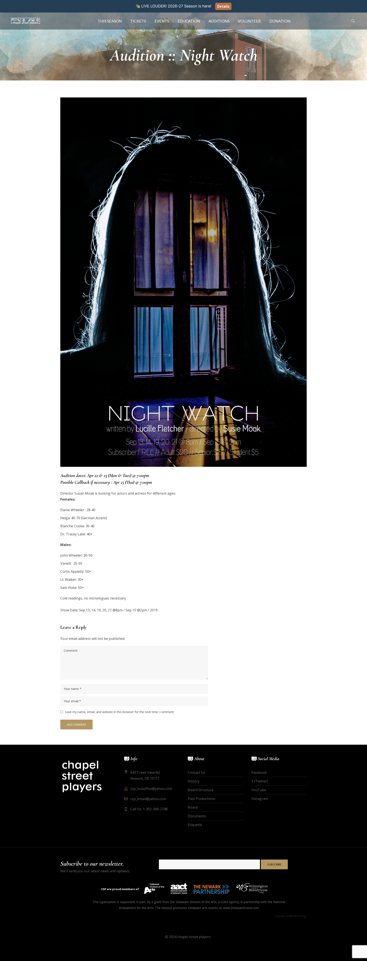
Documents (197, 816)
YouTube (258, 790)
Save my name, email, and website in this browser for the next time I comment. (119, 712)
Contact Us (196, 772)
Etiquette (195, 824)
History (193, 781)
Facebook (259, 772)
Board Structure (200, 790)
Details (223, 6)
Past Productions (201, 798)
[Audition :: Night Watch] (183, 281)
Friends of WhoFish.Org (291, 916)
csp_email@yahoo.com (148, 798)
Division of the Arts (203, 902)
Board (193, 807)
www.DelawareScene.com (241, 908)
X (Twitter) (259, 781)
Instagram (259, 798)
